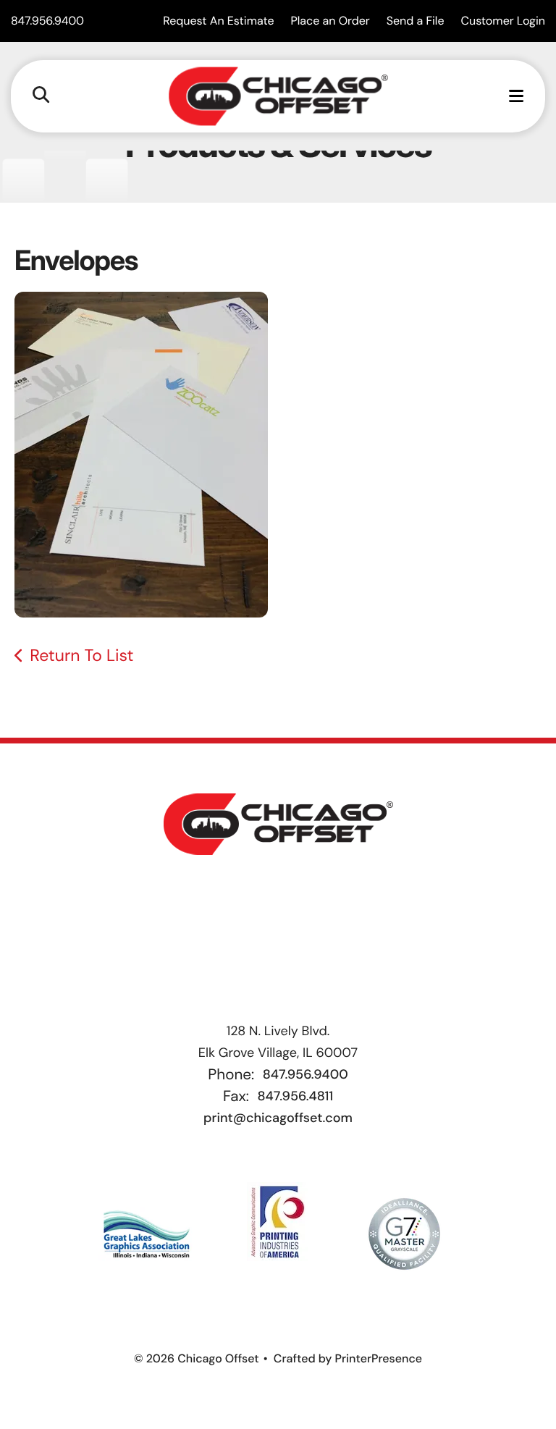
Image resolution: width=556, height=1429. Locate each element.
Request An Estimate (218, 20)
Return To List (81, 656)
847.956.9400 (47, 20)
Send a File (416, 20)
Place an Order (330, 20)
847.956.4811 (295, 1096)
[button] (41, 96)
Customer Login (503, 20)
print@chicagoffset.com (278, 1117)
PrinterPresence (378, 1358)
